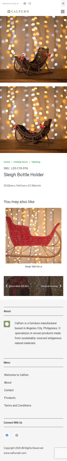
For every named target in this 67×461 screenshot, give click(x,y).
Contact (9, 390)
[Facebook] (24, 3)
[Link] (18, 11)
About (7, 382)
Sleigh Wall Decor (30, 266)
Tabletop (35, 162)
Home (7, 162)
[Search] (63, 3)
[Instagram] (29, 3)
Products (10, 398)
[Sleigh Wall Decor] (30, 235)
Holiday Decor (21, 162)
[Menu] (62, 11)
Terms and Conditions (17, 405)
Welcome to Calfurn (16, 375)
